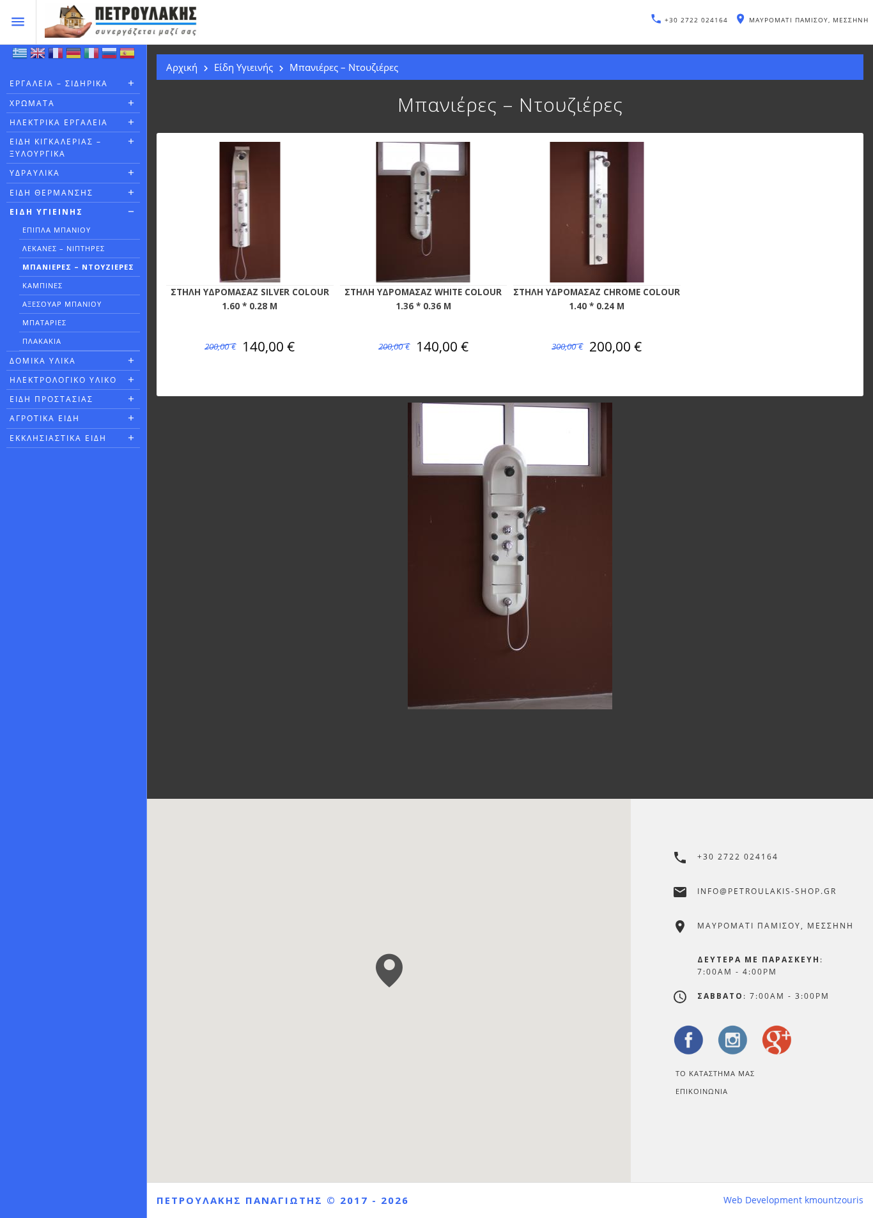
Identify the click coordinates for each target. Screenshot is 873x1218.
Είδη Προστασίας (51, 399)
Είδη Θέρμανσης (51, 192)
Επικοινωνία (702, 1091)
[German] (73, 56)
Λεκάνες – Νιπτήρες (63, 248)
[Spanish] (127, 56)
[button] (389, 970)
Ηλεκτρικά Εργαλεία (59, 122)
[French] (55, 56)
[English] (37, 56)
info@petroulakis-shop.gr (767, 891)
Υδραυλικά (35, 172)
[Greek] (19, 56)
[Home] (236, 22)
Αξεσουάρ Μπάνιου (62, 304)
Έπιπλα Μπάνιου (56, 230)
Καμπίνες (42, 285)
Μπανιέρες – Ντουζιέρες (78, 267)
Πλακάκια (41, 341)
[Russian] (109, 56)
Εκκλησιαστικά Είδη (58, 438)
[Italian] (91, 56)
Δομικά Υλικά (43, 360)
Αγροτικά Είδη (45, 418)
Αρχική (181, 67)
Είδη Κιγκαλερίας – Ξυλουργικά (56, 147)
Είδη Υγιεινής (46, 211)
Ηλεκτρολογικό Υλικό (63, 379)
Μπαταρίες (44, 322)
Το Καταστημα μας (715, 1073)
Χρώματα (32, 103)
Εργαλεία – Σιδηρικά (59, 83)
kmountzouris (834, 1200)
